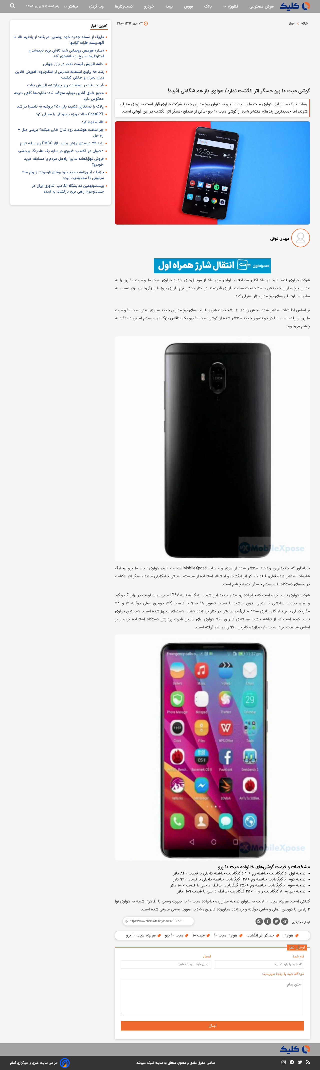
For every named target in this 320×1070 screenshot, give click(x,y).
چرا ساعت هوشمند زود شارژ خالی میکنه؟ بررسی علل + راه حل (61, 133)
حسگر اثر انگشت (261, 935)
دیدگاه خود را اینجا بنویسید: (283, 974)
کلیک (150, 1062)
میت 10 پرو (174, 935)
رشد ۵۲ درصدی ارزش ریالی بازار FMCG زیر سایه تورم (62, 143)
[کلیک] (295, 6)
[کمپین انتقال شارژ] (212, 265)
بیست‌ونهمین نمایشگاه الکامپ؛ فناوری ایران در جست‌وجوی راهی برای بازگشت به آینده (68, 189)
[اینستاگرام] (284, 1063)
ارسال (212, 1025)
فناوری (232, 7)
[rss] (308, 1063)
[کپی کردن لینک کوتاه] (156, 921)
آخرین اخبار (99, 26)
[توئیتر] (276, 922)
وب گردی (96, 7)
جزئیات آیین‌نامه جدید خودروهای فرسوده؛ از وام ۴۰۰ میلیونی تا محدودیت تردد (63, 175)
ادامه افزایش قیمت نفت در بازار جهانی (73, 64)
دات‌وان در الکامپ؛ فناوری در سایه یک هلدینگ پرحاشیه (61, 151)
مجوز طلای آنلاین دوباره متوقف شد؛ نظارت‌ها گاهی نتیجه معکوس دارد (59, 96)
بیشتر (72, 7)
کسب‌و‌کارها (124, 7)
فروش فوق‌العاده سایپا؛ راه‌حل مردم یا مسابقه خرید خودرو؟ (64, 162)
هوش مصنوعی (262, 7)
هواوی (289, 935)
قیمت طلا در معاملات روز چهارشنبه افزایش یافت (65, 85)
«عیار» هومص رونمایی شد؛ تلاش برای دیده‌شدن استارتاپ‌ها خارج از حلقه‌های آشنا (66, 53)
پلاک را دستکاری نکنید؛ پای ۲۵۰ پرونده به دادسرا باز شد (60, 107)
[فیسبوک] (268, 922)
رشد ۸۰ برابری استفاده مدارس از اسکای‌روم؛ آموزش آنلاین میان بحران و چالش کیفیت (59, 75)
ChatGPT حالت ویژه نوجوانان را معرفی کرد (70, 114)
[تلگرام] (284, 922)
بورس (188, 7)
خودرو (149, 7)
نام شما (298, 956)
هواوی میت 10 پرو (141, 935)
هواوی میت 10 (226, 935)
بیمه (169, 7)
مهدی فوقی (279, 239)
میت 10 (199, 935)
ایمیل (207, 956)
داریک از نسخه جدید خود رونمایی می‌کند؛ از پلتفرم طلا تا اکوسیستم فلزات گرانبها (59, 40)
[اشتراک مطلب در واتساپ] (259, 921)
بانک (208, 7)
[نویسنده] (300, 239)
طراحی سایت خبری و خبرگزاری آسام (34, 1062)
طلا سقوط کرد (93, 122)
